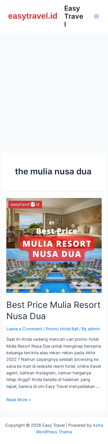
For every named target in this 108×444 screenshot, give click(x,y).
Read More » (18, 399)
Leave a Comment (24, 328)
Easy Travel (73, 16)
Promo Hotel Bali (62, 328)
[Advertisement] (54, 90)
